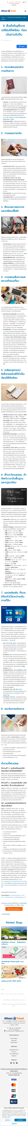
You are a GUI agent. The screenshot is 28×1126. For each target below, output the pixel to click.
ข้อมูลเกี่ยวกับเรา (14, 1049)
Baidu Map (19, 689)
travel (7, 993)
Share (22, 46)
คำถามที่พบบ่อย (14, 1053)
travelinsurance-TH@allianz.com (15, 1030)
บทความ (14, 1051)
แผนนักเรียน (14, 1042)
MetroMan (12, 696)
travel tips (11, 993)
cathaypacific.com (9, 897)
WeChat (8, 643)
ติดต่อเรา (14, 5)
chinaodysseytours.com (20, 897)
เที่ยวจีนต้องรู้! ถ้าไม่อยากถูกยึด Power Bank (14, 999)
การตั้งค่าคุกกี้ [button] (14, 1123)
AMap (11, 689)
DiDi (11, 654)
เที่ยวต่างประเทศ (21, 993)
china (4, 993)
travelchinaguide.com (15, 895)
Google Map (6, 695)
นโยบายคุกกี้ (7, 1117)
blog (3, 989)
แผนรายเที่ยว (14, 1038)
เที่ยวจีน (15, 993)
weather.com (20, 253)
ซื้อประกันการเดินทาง (14, 909)
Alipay (14, 643)
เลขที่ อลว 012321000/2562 (14, 1073)
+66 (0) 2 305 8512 (15, 2)
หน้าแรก (3, 17)
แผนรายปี (14, 1040)
